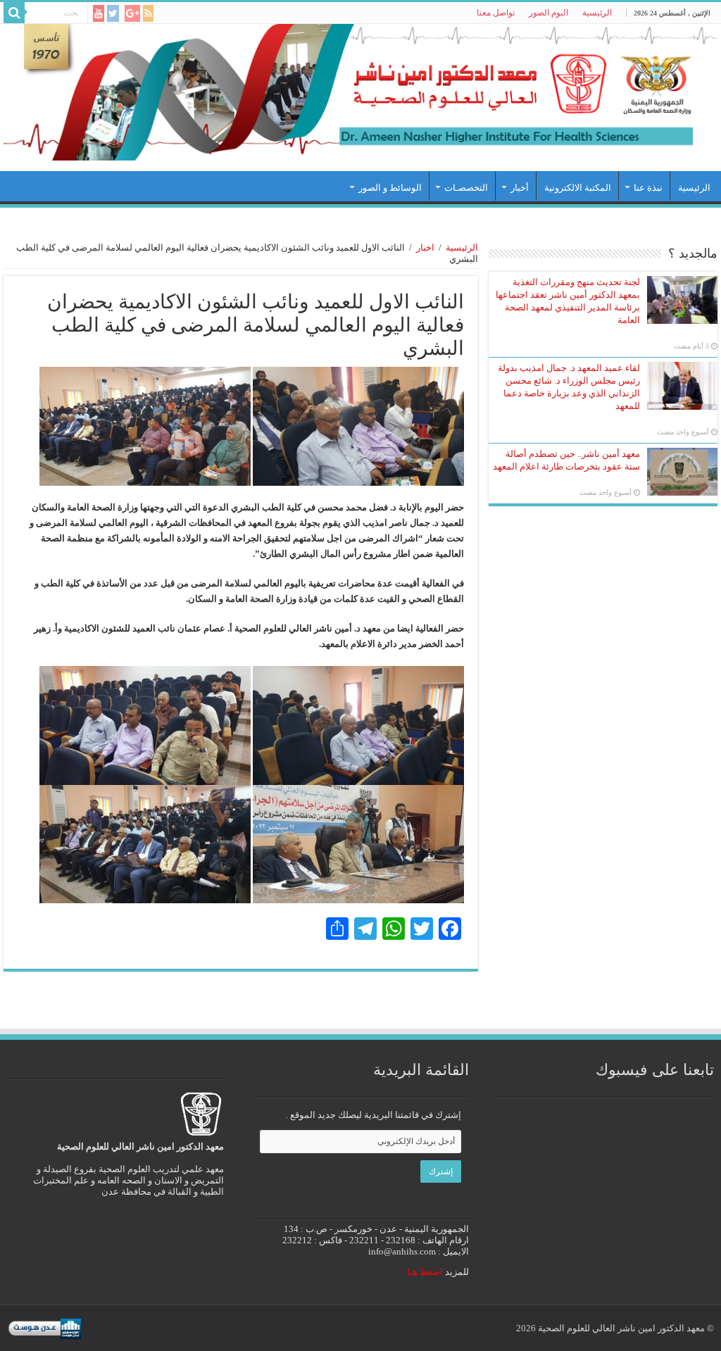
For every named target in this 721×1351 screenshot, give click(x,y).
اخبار (425, 247)
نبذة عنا (648, 187)
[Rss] (148, 13)
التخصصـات (466, 187)
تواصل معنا (496, 13)
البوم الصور (548, 13)
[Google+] (132, 13)
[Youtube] (98, 13)
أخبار (519, 187)
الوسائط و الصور (390, 187)
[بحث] (14, 12)
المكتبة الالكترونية (577, 187)
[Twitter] (113, 13)
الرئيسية (597, 13)
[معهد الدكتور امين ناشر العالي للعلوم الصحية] (360, 92)
